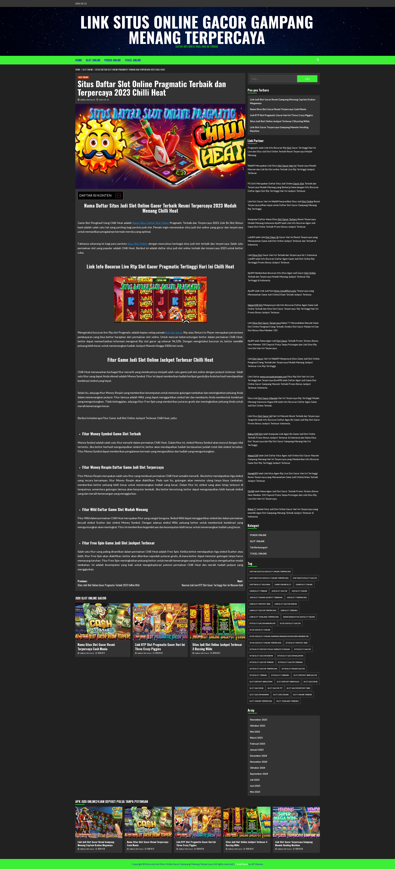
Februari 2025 (257, 743)
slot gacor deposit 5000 (298, 688)
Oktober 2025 (257, 725)
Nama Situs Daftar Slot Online (150, 222)
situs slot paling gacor (293, 669)
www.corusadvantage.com (273, 376)
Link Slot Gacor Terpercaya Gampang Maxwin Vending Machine (279, 129)
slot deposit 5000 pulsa (288, 682)
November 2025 (258, 719)
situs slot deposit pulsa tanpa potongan (270, 649)
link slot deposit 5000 (260, 604)
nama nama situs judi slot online (299, 617)
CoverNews (241, 864)
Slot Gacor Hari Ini (287, 165)
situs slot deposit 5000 (296, 643)
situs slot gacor (302, 649)
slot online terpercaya (261, 701)
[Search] (318, 59)
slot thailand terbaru (287, 701)
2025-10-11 (101, 653)
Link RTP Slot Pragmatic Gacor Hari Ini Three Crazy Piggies (160, 646)
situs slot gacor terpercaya (263, 669)
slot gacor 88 (256, 688)
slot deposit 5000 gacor (305, 675)
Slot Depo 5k (272, 237)
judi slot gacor (279, 591)
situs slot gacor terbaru (290, 662)
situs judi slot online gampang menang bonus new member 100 (279, 636)
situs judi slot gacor (290, 623)
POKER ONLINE (112, 60)
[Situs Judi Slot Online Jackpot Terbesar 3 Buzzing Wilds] (217, 621)
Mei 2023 (255, 791)
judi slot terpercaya (297, 597)
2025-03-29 (299, 849)
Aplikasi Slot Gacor (87, 100)
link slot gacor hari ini (286, 604)
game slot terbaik (258, 591)
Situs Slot (257, 255)
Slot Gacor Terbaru (287, 219)
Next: (212, 583)
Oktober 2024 (257, 767)
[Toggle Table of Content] (116, 195)
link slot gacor (174, 332)
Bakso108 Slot (255, 433)
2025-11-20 (101, 849)
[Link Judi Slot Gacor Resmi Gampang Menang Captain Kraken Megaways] (98, 822)
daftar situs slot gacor (305, 578)
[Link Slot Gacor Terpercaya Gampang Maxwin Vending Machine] (296, 822)
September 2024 (259, 773)
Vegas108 (253, 455)
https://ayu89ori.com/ (285, 290)
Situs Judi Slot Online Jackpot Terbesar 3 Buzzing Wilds (217, 646)
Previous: (108, 583)
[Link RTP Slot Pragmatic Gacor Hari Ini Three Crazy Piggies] (160, 621)
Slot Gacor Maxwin (267, 398)
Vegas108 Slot (255, 305)
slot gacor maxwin (259, 695)
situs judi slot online (260, 630)
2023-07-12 (104, 100)
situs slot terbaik (258, 675)
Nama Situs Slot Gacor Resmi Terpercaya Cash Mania (96, 646)
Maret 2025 (256, 737)
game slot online (304, 584)
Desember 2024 (258, 755)
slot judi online (281, 695)
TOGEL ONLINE (133, 60)
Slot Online (307, 201)
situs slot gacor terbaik (262, 662)
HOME (78, 60)
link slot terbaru (289, 610)
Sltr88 (251, 491)
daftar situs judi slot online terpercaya (269, 578)
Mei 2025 (255, 731)
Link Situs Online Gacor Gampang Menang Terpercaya (196, 29)
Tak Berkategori (258, 547)
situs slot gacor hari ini (261, 656)
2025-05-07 (216, 653)
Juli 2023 (255, 779)
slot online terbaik (302, 695)
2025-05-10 (159, 653)
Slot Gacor (281, 340)
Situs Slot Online (137, 243)
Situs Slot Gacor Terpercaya (266, 322)
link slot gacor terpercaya (263, 610)
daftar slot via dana (260, 584)
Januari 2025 (257, 749)
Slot (289, 147)
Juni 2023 (255, 785)
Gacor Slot (298, 183)
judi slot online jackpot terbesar (266, 597)
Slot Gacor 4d (265, 416)
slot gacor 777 (275, 688)
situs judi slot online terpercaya (265, 643)
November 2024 (258, 761)
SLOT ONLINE (93, 60)
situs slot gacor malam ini (290, 656)
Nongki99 (253, 473)
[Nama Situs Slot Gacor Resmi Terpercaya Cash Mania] (102, 621)
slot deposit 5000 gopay (261, 682)
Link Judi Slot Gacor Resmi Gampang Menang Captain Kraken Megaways (282, 101)
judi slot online (299, 591)
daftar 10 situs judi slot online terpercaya (270, 571)
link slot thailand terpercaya (264, 617)
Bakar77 (252, 509)
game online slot (283, 584)
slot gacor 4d (311, 682)
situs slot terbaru (280, 675)
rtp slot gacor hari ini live (262, 623)
